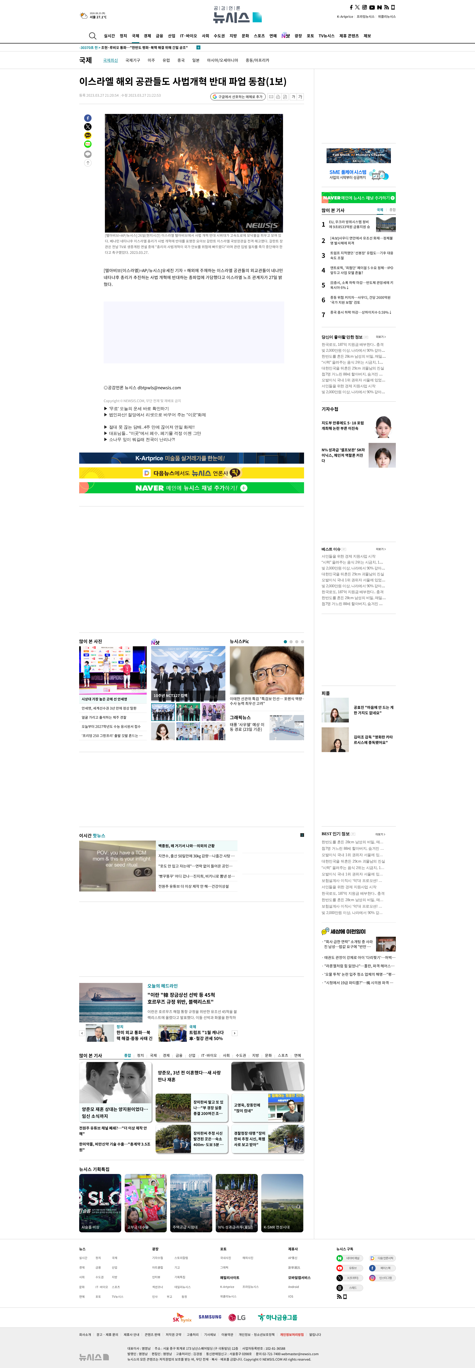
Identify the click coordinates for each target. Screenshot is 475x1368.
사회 (205, 36)
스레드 (352, 1287)
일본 (196, 60)
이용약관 (227, 1334)
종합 (127, 1055)
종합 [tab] (392, 209)
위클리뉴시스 (387, 16)
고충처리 (193, 1334)
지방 (233, 36)
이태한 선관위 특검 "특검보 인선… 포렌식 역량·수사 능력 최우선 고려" (267, 701)
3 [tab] (296, 641)
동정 (184, 1296)
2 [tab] (291, 641)
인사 (155, 1296)
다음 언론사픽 (385, 1258)
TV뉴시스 (327, 36)
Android (293, 1286)
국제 (135, 36)
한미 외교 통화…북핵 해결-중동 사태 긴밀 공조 (135, 1038)
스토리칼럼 (181, 1258)
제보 (367, 36)
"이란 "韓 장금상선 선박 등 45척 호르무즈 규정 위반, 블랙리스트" (181, 998)
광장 (298, 36)
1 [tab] (285, 641)
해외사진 (247, 1258)
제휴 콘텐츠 (349, 36)
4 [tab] (302, 641)
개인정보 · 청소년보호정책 (257, 1334)
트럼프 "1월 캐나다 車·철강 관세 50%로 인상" (206, 1038)
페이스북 (385, 1268)
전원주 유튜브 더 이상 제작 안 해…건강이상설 (193, 886)
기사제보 (210, 1334)
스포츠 (259, 36)
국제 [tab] (380, 209)
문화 (245, 36)
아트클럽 (157, 1267)
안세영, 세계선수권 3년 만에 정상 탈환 (109, 708)
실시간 (109, 36)
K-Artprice (345, 16)
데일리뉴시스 (182, 1287)
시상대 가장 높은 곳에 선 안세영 (104, 698)
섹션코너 (157, 1287)
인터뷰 (156, 1277)
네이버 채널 (352, 1258)
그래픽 (224, 1267)
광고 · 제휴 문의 (107, 1334)
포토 (310, 36)
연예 (273, 36)
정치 (123, 36)
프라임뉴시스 (366, 16)
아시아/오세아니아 (222, 60)
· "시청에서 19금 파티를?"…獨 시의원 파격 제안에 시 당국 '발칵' (359, 982)
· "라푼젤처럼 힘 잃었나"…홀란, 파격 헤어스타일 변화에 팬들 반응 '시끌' (359, 965)
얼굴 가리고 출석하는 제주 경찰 (104, 717)
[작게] (293, 96)
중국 (181, 60)
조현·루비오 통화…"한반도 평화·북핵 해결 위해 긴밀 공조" (133, 47)
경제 (147, 36)
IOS (290, 1296)
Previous (82, 1033)
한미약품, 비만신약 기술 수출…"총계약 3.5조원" (114, 1146)
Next (235, 1033)
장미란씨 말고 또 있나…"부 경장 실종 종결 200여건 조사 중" (208, 1107)
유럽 (166, 60)
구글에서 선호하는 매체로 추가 (240, 96)
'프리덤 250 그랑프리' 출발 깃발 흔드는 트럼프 (114, 735)
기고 (177, 1267)
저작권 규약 (173, 1334)
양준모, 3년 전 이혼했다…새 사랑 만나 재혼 (189, 1076)
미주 (151, 60)
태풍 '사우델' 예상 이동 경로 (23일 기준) (247, 726)
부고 (169, 1296)
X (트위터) (352, 1278)
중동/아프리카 (257, 60)
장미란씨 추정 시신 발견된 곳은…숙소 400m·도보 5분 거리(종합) (208, 1139)
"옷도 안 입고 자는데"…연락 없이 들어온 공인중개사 (196, 866)
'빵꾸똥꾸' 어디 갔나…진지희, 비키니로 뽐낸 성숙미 (196, 876)
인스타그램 (385, 1278)
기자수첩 (330, 409)
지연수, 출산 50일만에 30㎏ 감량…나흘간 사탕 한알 (196, 856)
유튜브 (352, 1268)
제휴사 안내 (131, 1334)
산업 (171, 36)
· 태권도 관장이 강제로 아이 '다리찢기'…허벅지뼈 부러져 (359, 957)
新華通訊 (294, 1267)
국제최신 (110, 60)
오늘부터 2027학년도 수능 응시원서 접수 (111, 726)
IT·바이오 (188, 36)
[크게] (300, 96)
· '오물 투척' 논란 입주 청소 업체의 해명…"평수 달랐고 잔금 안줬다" (359, 974)
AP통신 (292, 1258)
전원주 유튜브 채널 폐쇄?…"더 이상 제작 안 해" (113, 1130)
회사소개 (85, 1334)
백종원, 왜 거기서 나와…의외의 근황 (186, 845)
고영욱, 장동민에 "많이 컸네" (247, 1107)
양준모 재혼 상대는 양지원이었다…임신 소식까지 (115, 1112)
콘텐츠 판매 (152, 1334)
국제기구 (132, 60)
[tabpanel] (267, 677)
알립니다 (315, 1334)
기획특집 (179, 1277)
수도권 (219, 36)
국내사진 (225, 1258)
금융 (159, 36)
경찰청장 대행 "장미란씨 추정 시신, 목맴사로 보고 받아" (249, 1138)
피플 (326, 693)
